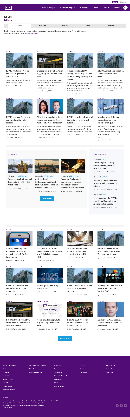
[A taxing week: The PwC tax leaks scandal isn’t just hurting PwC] (111, 275)
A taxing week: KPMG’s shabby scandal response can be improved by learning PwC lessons (80, 75)
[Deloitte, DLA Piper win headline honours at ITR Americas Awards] (80, 309)
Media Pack (109, 372)
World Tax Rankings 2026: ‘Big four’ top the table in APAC (48, 322)
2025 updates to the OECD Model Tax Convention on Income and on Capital (105, 201)
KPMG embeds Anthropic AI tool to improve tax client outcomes (80, 120)
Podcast (5, 382)
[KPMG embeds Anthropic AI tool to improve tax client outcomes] (80, 106)
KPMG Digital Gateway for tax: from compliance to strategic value (105, 165)
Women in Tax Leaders (61, 376)
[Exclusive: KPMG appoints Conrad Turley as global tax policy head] (111, 309)
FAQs (56, 382)
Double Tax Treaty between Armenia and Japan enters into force (105, 183)
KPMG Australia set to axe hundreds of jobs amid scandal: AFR (18, 73)
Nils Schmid (13, 188)
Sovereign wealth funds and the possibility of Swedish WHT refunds (20, 182)
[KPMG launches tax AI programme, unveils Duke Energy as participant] (111, 238)
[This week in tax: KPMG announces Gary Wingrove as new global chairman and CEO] (50, 238)
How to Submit (59, 386)
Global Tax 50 (7, 386)
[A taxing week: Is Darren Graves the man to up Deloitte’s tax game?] (111, 106)
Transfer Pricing (8, 379)
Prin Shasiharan (33, 33)
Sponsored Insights (9, 389)
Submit (117, 7)
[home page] (13, 8)
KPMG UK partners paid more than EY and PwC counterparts (17, 288)
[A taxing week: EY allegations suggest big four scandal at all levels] (50, 60)
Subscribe (123, 2)
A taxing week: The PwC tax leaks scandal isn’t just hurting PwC (110, 288)
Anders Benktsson (68, 191)
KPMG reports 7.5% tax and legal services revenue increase (79, 288)
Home (56, 369)
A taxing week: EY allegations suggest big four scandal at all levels (50, 73)
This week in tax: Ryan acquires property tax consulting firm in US (77, 251)
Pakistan (8, 20)
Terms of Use (15, 405)
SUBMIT (6, 397)
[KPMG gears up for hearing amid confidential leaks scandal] (19, 106)
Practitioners (110, 25)
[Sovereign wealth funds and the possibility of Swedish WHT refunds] (20, 166)
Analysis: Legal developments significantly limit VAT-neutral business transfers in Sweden (46, 183)
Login (115, 2)
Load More (47, 198)
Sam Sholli (11, 86)
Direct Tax (9, 52)
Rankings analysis (42, 301)
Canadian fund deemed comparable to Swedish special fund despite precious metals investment (72, 183)
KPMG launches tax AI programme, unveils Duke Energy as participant (109, 251)
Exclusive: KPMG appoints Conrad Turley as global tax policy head (110, 322)
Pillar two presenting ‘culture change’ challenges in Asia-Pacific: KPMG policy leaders (50, 120)
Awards (82, 369)
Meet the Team (110, 369)
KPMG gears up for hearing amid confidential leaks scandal (18, 120)
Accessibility (6, 405)
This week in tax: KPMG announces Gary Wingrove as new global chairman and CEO (49, 252)
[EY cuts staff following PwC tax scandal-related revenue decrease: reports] (19, 309)
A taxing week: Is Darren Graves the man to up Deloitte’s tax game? (108, 120)
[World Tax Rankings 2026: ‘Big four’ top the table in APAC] (50, 309)
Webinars (83, 376)
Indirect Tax (7, 376)
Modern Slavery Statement (36, 405)
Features (5, 369)
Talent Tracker (33, 369)
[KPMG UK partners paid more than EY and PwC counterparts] (19, 275)
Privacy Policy (24, 405)
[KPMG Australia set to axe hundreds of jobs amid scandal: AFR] (19, 60)
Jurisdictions (58, 372)
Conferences (83, 372)
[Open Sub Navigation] (76, 7)
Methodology (58, 379)
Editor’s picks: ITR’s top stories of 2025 (47, 287)
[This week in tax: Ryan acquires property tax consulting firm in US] (80, 238)
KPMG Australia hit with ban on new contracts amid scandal (111, 73)
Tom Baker (103, 258)
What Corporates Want (36, 372)
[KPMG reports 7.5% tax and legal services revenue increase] (80, 275)
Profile (20, 26)
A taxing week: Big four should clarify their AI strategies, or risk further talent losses (17, 252)
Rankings (65, 25)
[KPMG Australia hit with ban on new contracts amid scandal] (111, 60)
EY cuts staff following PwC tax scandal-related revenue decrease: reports (18, 322)
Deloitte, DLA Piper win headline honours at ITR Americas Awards (77, 322)
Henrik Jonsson (41, 191)
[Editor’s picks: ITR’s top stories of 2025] (50, 275)
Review (88, 25)
